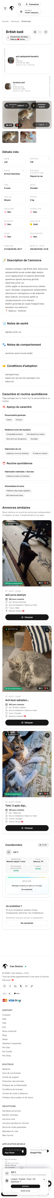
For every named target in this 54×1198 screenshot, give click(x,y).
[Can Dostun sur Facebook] (10, 986)
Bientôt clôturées (10, 1115)
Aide (4, 1019)
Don (4, 1027)
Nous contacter (9, 1031)
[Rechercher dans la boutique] (19, 4)
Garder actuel (25, 1191)
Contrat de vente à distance (15, 1093)
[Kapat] (44, 1179)
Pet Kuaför (7, 1051)
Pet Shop (6, 1055)
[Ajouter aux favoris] (45, 32)
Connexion (34, 4)
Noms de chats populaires (14, 1127)
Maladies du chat (10, 1131)
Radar (5, 1039)
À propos (6, 1015)
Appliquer (25, 1186)
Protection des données (13, 1081)
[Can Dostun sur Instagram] (4, 986)
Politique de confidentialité (14, 1085)
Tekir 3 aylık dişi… (16, 805)
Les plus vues (8, 1119)
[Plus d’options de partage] (40, 32)
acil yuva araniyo (15, 594)
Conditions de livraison (12, 1089)
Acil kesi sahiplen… (17, 700)
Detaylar (29, 617)
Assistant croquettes (11, 1043)
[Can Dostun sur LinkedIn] (15, 986)
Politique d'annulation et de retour (17, 1097)
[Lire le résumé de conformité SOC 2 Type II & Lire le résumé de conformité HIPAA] (7, 993)
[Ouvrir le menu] (5, 8)
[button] (16, 106)
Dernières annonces (11, 1111)
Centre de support (10, 1077)
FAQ (4, 1023)
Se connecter (27, 889)
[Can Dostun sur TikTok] (32, 986)
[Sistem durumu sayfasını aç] (25, 966)
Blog (4, 1035)
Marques (6, 1069)
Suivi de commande (11, 1073)
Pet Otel (6, 1047)
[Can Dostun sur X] (21, 986)
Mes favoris (7, 1135)
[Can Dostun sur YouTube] (26, 986)
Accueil (5, 21)
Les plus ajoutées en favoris (15, 1123)
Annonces (15, 21)
